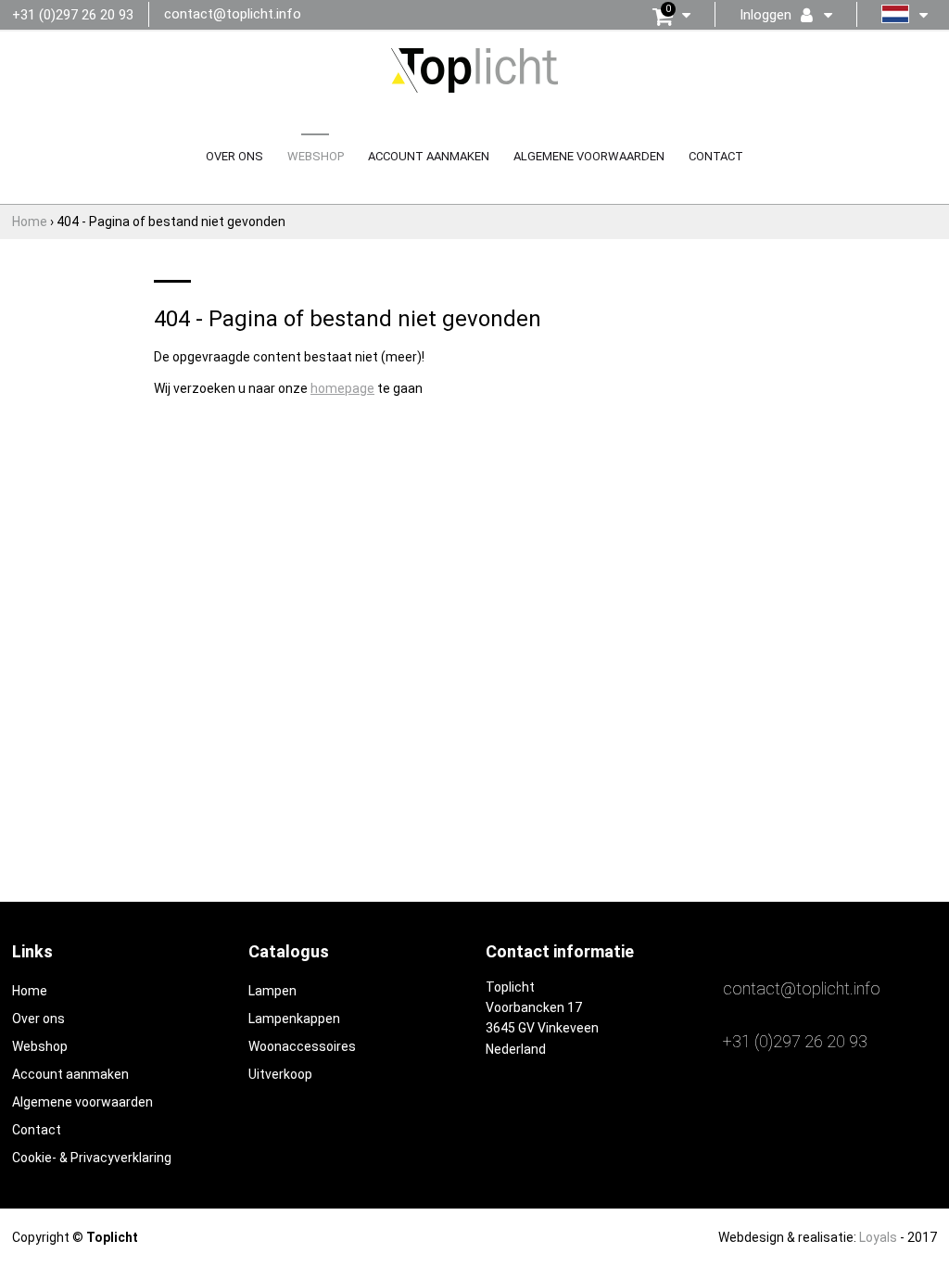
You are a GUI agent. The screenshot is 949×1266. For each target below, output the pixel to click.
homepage (342, 388)
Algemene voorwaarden (588, 156)
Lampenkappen (294, 1018)
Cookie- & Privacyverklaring (91, 1157)
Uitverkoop (280, 1074)
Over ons (234, 156)
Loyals (878, 1237)
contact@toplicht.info (232, 14)
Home (29, 990)
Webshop (315, 156)
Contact (716, 156)
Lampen (272, 990)
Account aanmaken (428, 156)
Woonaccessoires (302, 1046)
